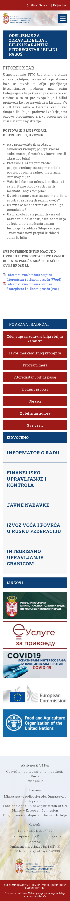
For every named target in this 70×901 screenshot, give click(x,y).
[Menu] (62, 18)
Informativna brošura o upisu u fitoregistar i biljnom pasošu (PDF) (33, 286)
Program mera (35, 365)
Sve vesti (35, 425)
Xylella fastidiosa (35, 413)
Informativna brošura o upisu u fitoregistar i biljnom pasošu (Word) (34, 277)
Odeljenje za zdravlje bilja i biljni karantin (35, 338)
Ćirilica (32, 5)
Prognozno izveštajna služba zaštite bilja (35, 815)
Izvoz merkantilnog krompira (35, 353)
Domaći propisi (35, 389)
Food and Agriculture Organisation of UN (35, 806)
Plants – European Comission (35, 810)
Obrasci (35, 401)
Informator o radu (33, 453)
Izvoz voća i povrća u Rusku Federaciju (34, 528)
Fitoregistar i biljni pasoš (35, 377)
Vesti (35, 776)
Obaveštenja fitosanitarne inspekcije (35, 771)
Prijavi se (59, 5)
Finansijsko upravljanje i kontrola (26, 479)
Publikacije (35, 781)
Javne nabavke (28, 505)
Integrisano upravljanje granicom (25, 557)
